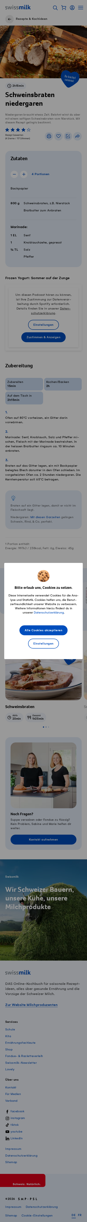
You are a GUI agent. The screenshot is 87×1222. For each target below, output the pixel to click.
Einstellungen (43, 643)
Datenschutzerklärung (49, 612)
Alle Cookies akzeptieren (43, 630)
